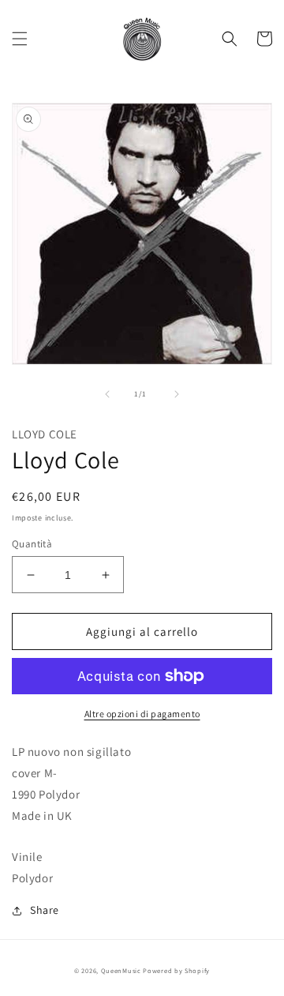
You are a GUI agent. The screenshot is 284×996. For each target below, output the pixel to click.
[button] (19, 38)
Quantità (32, 544)
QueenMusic (121, 970)
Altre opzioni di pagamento (142, 714)
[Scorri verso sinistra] (107, 394)
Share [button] (44, 910)
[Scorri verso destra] (176, 394)
